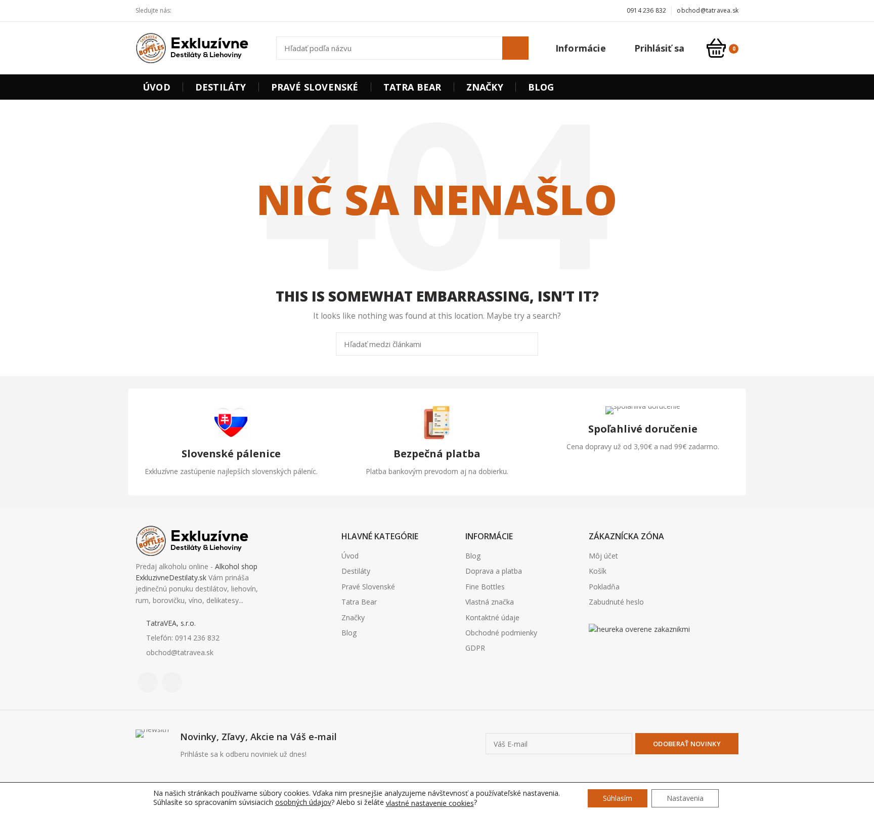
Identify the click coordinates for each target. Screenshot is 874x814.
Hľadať (515, 48)
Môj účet (603, 556)
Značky (353, 617)
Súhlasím (617, 798)
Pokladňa (604, 586)
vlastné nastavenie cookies (430, 803)
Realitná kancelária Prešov (644, 655)
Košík (597, 571)
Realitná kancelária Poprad (629, 655)
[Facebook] (187, 10)
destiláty (653, 655)
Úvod (350, 556)
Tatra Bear (359, 602)
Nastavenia (685, 798)
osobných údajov (303, 802)
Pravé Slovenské (368, 586)
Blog (349, 632)
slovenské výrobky (662, 655)
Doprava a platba (493, 571)
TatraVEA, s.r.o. (171, 623)
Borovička (606, 655)
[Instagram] (199, 10)
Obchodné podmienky (501, 632)
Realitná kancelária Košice (595, 655)
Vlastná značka (489, 602)
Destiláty (355, 571)
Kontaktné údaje (492, 617)
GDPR (475, 648)
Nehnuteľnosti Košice (615, 655)
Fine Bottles (485, 586)
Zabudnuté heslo (616, 602)
